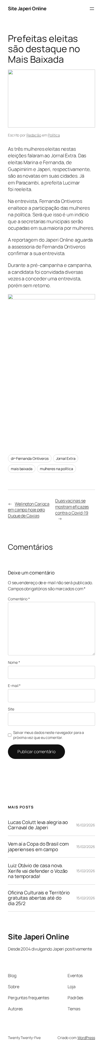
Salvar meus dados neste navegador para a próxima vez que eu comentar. (48, 735)
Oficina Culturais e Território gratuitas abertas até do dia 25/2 (39, 898)
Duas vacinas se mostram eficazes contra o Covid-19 (72, 506)
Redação (33, 135)
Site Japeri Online (27, 8)
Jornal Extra (66, 458)
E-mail (14, 685)
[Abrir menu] (92, 9)
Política (54, 135)
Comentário (19, 598)
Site (11, 708)
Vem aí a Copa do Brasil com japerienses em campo (38, 846)
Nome (14, 662)
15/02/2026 (85, 846)
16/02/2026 (85, 824)
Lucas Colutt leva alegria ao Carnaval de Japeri (38, 825)
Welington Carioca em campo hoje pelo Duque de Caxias (28, 510)
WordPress (86, 1037)
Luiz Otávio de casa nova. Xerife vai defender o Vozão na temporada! (38, 871)
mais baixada (21, 468)
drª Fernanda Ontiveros (30, 458)
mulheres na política (56, 468)
